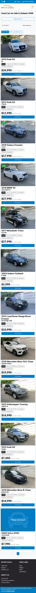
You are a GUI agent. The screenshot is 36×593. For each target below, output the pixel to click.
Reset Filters (5, 31)
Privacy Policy (5, 582)
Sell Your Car (5, 569)
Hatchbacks (22, 571)
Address (18, 1)
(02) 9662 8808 (29, 1)
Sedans (21, 567)
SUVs (20, 569)
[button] (32, 6)
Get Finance (18, 74)
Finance (3, 567)
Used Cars (4, 565)
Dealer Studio (11, 591)
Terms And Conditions (7, 580)
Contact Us (4, 578)
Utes (20, 565)
